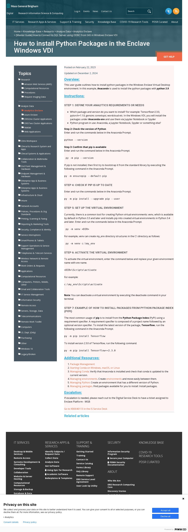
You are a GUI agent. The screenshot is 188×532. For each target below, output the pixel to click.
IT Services (18, 22)
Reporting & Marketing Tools (35, 224)
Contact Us (106, 11)
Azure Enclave (31, 114)
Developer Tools (22, 468)
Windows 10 (27, 348)
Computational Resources (36, 88)
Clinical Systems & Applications (36, 153)
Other (24, 343)
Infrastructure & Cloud (31, 195)
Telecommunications (31, 316)
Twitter (168, 11)
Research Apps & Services (42, 22)
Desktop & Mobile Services (23, 452)
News (95, 11)
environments (114, 378)
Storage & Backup (23, 489)
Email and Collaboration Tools (35, 289)
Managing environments (83, 378)
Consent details (11, 522)
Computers (26, 327)
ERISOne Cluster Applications (38, 119)
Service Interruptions (31, 235)
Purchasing (26, 337)
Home (17, 31)
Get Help (169, 56)
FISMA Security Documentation (116, 463)
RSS (176, 11)
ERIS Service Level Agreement (85, 480)
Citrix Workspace (29, 141)
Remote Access (28, 305)
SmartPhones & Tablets (32, 240)
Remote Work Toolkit (31, 321)
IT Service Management (32, 294)
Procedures (29, 92)
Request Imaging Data (35, 96)
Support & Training (70, 22)
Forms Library (83, 467)
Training (80, 455)
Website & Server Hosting (23, 477)
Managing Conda (79, 371)
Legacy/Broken (28, 354)
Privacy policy (30, 522)
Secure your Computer (121, 458)
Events (86, 11)
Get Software (52, 466)
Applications (27, 271)
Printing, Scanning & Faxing (34, 218)
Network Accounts (30, 206)
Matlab (27, 127)
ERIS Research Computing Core (121, 485)
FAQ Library (82, 471)
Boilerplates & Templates (58, 478)
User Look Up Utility (86, 486)
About (174, 22)
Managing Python (80, 382)
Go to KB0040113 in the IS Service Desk (85, 408)
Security (89, 22)
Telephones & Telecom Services (36, 253)
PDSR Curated (159, 22)
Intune (24, 200)
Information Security (31, 300)
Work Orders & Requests (33, 265)
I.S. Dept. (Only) (28, 332)
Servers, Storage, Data (32, 310)
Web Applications (32, 131)
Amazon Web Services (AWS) (38, 84)
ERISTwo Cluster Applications (38, 123)
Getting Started (84, 451)
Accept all (165, 510)
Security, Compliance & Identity (36, 229)
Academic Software (57, 474)
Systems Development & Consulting (27, 463)
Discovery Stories (117, 491)
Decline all (165, 516)
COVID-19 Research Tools (134, 22)
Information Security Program (119, 452)
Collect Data (51, 458)
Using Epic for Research (59, 470)
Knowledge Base (107, 22)
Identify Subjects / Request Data (55, 452)
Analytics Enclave (82, 31)
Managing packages (81, 386)
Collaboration (21, 472)
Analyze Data (63, 31)
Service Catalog (84, 463)
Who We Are (114, 481)
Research (49, 31)
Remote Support (85, 475)
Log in (77, 11)
